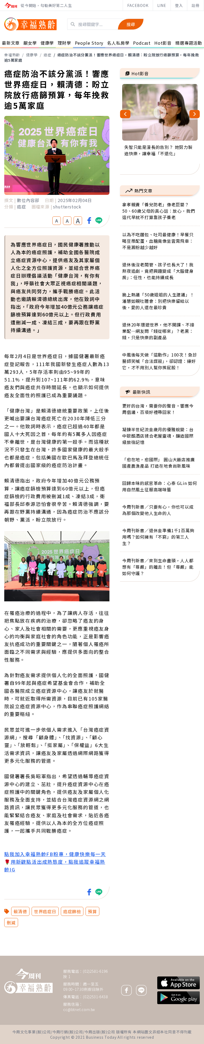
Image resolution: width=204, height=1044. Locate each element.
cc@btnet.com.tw (79, 1009)
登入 (179, 5)
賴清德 (20, 911)
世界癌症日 (45, 911)
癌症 (48, 54)
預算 (92, 911)
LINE (161, 5)
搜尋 (130, 24)
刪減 (11, 922)
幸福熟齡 (12, 54)
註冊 (195, 5)
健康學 (32, 54)
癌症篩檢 (72, 911)
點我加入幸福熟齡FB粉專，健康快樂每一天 (55, 853)
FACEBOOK (137, 5)
